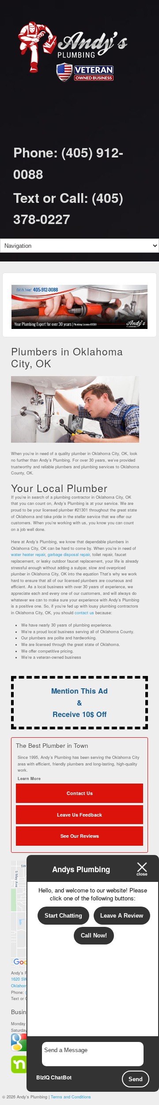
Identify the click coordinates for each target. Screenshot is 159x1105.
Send (136, 1079)
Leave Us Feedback (79, 814)
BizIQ (42, 1077)
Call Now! (94, 935)
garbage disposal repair (69, 554)
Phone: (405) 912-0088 (68, 162)
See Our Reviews (80, 835)
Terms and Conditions (71, 1097)
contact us (84, 613)
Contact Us (80, 793)
